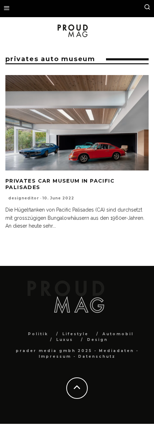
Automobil (118, 334)
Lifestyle (75, 334)
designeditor (23, 198)
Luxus (64, 339)
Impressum (55, 356)
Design (97, 339)
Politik (38, 334)
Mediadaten (116, 350)
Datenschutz (97, 356)
